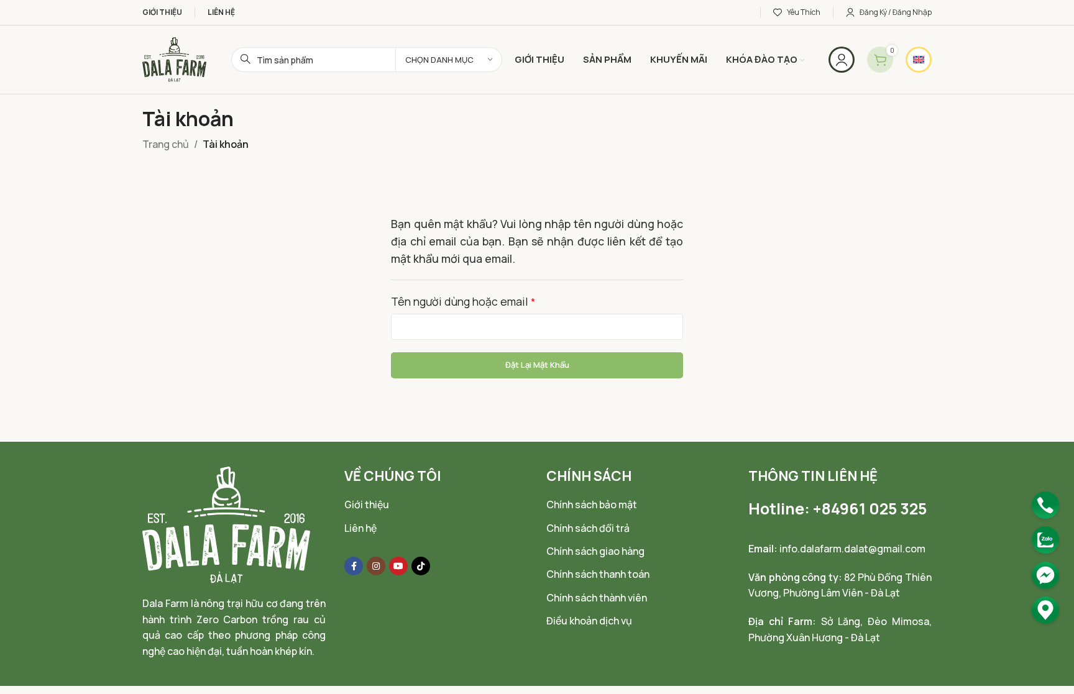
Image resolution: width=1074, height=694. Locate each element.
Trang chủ (165, 144)
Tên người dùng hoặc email (463, 301)
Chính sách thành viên (596, 598)
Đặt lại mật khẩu (537, 364)
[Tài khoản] (841, 59)
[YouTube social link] (398, 566)
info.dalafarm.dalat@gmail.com (852, 548)
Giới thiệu (366, 504)
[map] (1045, 610)
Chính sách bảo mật (591, 504)
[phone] (1045, 505)
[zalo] (1045, 540)
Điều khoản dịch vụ (589, 621)
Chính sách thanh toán (597, 574)
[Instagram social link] (376, 566)
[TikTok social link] (420, 566)
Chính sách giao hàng (595, 551)
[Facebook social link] (353, 566)
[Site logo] (174, 58)
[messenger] (1045, 575)
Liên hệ (360, 528)
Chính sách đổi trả (588, 528)
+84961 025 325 (870, 508)
